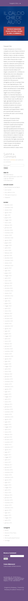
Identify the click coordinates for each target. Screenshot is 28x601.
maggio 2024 (8, 245)
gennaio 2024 (8, 255)
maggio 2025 (8, 220)
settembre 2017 (9, 447)
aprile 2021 (8, 338)
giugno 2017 (8, 455)
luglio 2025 (7, 215)
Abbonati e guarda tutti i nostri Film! (13, 176)
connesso (12, 160)
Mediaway (13, 587)
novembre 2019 (9, 381)
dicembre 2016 (9, 470)
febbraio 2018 (8, 434)
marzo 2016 (8, 492)
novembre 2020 (9, 351)
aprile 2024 (8, 248)
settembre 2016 (9, 477)
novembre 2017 (9, 442)
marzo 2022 (8, 311)
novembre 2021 (9, 321)
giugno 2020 (8, 364)
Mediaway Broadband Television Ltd (14, 589)
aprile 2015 (8, 520)
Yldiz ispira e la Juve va (10, 195)
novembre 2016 (9, 472)
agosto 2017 (8, 449)
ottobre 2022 (8, 293)
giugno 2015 (8, 515)
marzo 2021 (8, 341)
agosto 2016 (8, 480)
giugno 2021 (8, 333)
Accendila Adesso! (8, 174)
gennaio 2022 (8, 316)
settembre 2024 (9, 238)
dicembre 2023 (9, 258)
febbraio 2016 (8, 495)
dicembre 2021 (9, 318)
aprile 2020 (8, 369)
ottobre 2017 (8, 444)
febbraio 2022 (8, 313)
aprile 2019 (8, 399)
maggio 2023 (8, 275)
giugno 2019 (8, 394)
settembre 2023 (9, 265)
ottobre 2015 (8, 505)
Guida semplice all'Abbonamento (12, 566)
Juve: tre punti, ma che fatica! (12, 187)
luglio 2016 (7, 482)
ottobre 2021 (8, 323)
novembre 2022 (9, 291)
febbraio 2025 (8, 225)
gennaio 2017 (8, 467)
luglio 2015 (7, 513)
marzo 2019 (8, 402)
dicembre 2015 (9, 500)
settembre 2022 (9, 296)
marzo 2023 (8, 280)
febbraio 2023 (8, 283)
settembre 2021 (9, 326)
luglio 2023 (7, 270)
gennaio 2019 (8, 407)
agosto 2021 (8, 328)
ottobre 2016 (8, 475)
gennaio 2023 (8, 286)
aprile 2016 (8, 490)
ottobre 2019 (8, 384)
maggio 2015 (8, 518)
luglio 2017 (7, 452)
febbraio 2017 (8, 465)
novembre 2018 (9, 412)
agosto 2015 (8, 510)
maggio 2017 (8, 457)
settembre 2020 (9, 356)
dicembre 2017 (9, 439)
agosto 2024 (8, 240)
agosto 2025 (8, 212)
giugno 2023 (8, 273)
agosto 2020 (8, 359)
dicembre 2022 (9, 288)
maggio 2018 (8, 427)
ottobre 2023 (8, 263)
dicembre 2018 (9, 409)
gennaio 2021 (8, 346)
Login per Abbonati (9, 178)
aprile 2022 (8, 308)
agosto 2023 (8, 268)
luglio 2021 (7, 331)
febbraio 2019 (8, 404)
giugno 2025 (8, 217)
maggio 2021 (8, 336)
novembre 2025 (9, 207)
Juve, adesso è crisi (10, 192)
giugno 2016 (8, 485)
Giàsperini (7, 197)
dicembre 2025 (9, 205)
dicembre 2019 (9, 379)
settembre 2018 (9, 417)
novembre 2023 (9, 260)
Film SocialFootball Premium (12, 538)
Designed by (7, 587)
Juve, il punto (8, 190)
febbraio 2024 (8, 253)
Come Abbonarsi (8, 180)
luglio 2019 (7, 391)
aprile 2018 (8, 429)
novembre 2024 (9, 233)
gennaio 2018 (8, 437)
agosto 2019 (8, 389)
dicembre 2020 (9, 349)
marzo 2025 (8, 222)
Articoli (6, 530)
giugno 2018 (8, 424)
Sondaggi (7, 540)
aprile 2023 (8, 278)
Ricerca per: (7, 165)
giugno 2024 (8, 243)
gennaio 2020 (8, 376)
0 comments (17, 33)
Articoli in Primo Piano (10, 533)
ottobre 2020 (8, 354)
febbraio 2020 (8, 374)
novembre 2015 (9, 502)
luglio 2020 (7, 361)
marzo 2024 (8, 250)
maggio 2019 (8, 397)
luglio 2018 (7, 422)
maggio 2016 (8, 487)
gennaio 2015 (8, 523)
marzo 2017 (8, 462)
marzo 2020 (8, 371)
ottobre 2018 (8, 414)
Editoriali (7, 535)
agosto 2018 (8, 419)
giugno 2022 (8, 303)
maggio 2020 (8, 366)
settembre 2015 (9, 507)
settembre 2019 (9, 386)
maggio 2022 (8, 306)
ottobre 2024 (8, 235)
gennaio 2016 (8, 497)
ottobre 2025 (8, 210)
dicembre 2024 (9, 230)
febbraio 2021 (8, 344)
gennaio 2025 (8, 228)
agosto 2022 (8, 298)
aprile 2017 (8, 460)
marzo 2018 (8, 432)
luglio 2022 (7, 301)
